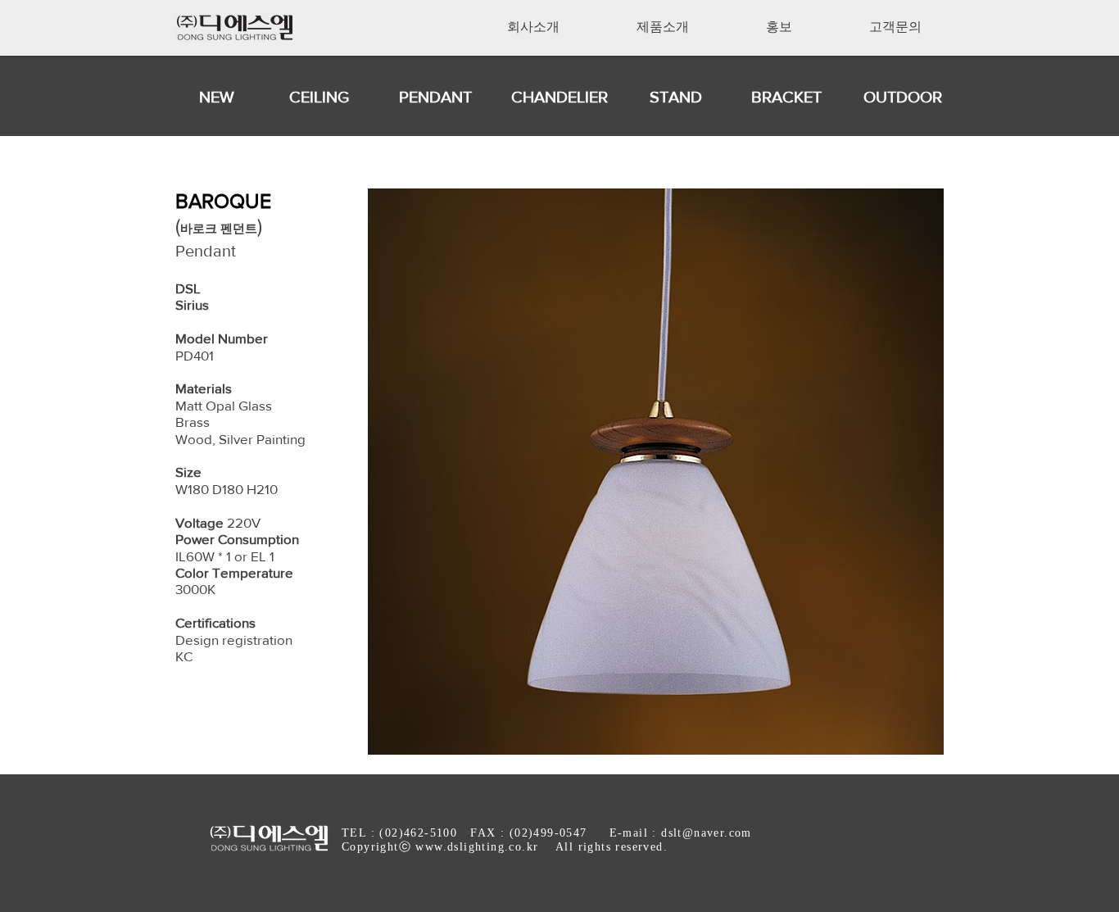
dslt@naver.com (706, 833)
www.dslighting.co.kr (476, 847)
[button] (533, 27)
